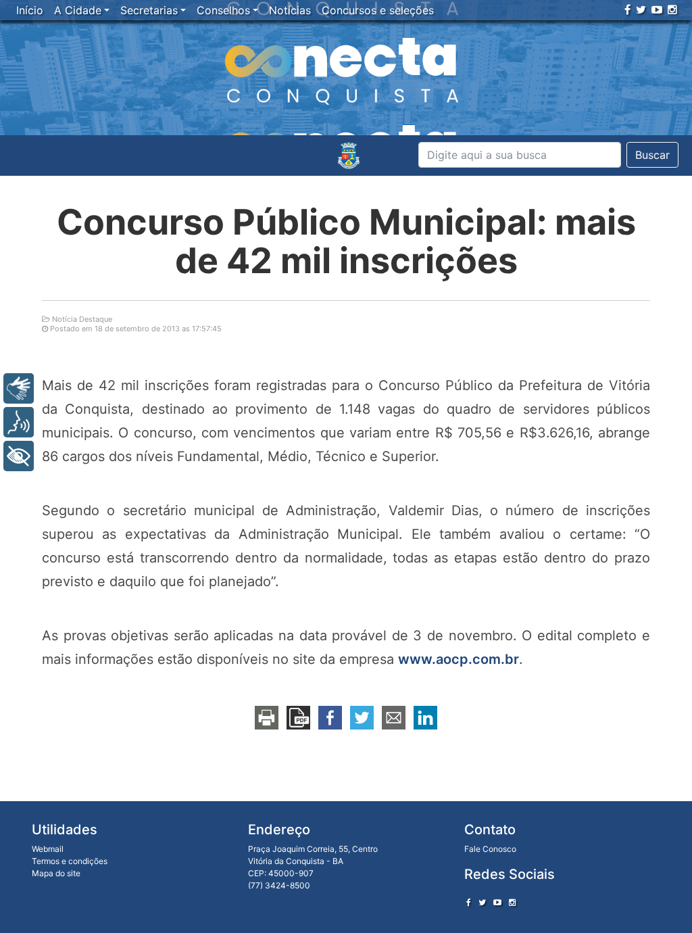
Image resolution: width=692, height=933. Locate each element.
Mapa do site (56, 873)
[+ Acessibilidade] (18, 456)
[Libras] (18, 388)
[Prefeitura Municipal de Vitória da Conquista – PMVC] (349, 155)
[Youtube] (656, 9)
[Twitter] (641, 9)
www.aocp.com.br (458, 659)
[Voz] (18, 422)
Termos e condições (69, 861)
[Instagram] (672, 9)
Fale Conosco (490, 849)
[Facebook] (627, 9)
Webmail (48, 849)
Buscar (652, 155)
